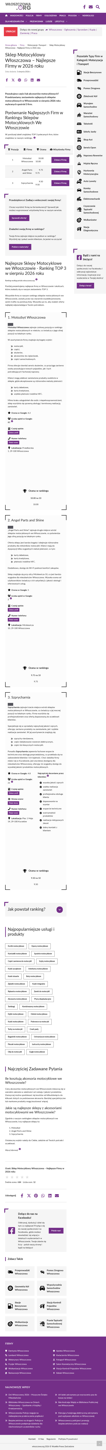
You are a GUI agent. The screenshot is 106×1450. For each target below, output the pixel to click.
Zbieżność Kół (90, 96)
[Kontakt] (90, 7)
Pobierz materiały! (20, 247)
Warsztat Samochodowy (91, 115)
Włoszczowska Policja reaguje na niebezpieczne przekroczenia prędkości (26, 1414)
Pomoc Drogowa (92, 88)
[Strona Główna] (6, 16)
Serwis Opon (90, 148)
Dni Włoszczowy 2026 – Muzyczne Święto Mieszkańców (28, 1396)
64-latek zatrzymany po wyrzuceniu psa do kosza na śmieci (77, 1396)
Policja (29, 16)
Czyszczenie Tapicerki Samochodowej (91, 209)
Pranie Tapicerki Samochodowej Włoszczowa (54, 1323)
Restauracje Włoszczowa (19, 1373)
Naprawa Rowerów (93, 155)
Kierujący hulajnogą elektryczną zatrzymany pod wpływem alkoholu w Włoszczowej (78, 1414)
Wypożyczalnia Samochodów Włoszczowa (54, 1288)
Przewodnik (36, 22)
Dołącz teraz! (85, 286)
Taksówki (88, 124)
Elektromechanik (92, 199)
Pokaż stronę (13, 803)
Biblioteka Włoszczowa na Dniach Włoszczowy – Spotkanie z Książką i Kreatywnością (25, 1405)
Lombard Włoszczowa (18, 1355)
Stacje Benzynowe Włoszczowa (21, 1306)
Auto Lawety (90, 181)
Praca (62, 16)
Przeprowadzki (91, 80)
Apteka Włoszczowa (65, 1351)
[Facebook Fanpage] (83, 7)
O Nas (41, 1439)
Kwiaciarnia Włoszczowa (67, 1355)
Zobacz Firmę (60, 160)
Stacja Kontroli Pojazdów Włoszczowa (54, 1306)
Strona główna (11, 45)
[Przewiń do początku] (99, 1443)
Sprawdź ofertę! (19, 218)
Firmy (39, 16)
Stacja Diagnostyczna (91, 229)
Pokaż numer (13, 442)
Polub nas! (56, 1231)
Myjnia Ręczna (91, 163)
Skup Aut (88, 140)
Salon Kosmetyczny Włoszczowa (71, 1364)
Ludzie (49, 22)
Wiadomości (16, 16)
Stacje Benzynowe (92, 72)
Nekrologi (88, 16)
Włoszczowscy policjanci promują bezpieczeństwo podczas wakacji (73, 1422)
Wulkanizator (90, 220)
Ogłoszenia (50, 16)
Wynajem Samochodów (90, 105)
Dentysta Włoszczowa (18, 1351)
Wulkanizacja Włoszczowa (20, 1369)
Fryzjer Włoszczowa (17, 1364)
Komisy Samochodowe (91, 190)
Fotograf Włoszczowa (66, 1360)
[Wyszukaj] (97, 6)
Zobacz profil (13, 432)
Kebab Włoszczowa (65, 1373)
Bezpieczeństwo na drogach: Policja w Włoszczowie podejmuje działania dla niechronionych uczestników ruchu (26, 1424)
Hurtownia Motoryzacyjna (91, 172)
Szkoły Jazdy (90, 132)
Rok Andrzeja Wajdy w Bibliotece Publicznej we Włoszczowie (78, 1403)
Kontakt (32, 1439)
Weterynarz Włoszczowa (19, 1360)
